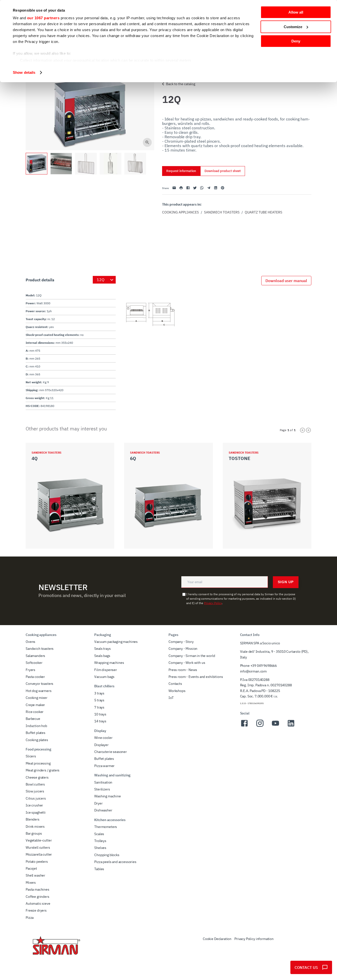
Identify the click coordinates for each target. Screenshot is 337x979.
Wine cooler (103, 737)
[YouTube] (275, 726)
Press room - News (182, 670)
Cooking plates (37, 740)
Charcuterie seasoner (110, 751)
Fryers (30, 670)
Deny (295, 41)
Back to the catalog (180, 84)
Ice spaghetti (36, 812)
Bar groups (34, 833)
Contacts (175, 683)
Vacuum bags (104, 676)
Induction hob (36, 726)
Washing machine (107, 796)
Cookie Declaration (217, 939)
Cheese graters (37, 777)
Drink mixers (35, 826)
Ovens (30, 641)
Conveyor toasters (39, 683)
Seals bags (102, 655)
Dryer (98, 803)
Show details (24, 72)
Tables (99, 869)
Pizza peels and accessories (115, 862)
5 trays (99, 700)
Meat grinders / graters (42, 770)
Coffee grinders (37, 896)
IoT (171, 697)
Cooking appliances (180, 212)
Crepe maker (35, 705)
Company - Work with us (186, 662)
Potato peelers (37, 861)
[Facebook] (244, 726)
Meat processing (38, 763)
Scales (99, 834)
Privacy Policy (213, 603)
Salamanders (35, 655)
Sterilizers (102, 789)
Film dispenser (105, 670)
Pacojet (31, 868)
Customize (293, 27)
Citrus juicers (36, 798)
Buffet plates (35, 732)
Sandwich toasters (222, 212)
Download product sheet (223, 171)
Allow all (295, 12)
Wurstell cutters (38, 847)
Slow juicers (35, 791)
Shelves (100, 847)
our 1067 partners (43, 18)
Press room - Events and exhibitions (195, 676)
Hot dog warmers (39, 691)
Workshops (177, 691)
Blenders (32, 819)
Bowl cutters (35, 784)
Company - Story (181, 641)
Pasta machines (37, 889)
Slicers (31, 756)
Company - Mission (182, 648)
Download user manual (286, 280)
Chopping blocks (106, 855)
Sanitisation (103, 782)
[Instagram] (260, 726)
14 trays (100, 721)
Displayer (101, 745)
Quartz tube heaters (263, 212)
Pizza (30, 917)
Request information (181, 171)
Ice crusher (34, 805)
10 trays (100, 714)
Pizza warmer (104, 766)
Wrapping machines (109, 662)
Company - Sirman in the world (191, 655)
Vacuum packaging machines (116, 641)
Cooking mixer (36, 697)
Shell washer (35, 875)
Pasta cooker (35, 676)
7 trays (99, 707)
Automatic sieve (38, 903)
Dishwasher (103, 810)
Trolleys (100, 841)
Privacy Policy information (254, 939)
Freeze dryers (36, 910)
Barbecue (33, 718)
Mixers (31, 882)
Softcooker (34, 662)
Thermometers (105, 827)
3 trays (99, 693)
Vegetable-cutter (39, 840)
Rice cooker (34, 712)
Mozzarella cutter (39, 854)
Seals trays (102, 648)
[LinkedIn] (291, 726)
